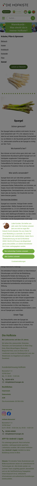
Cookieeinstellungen (19, 261)
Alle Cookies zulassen (12, 256)
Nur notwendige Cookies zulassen (16, 251)
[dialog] (18, 243)
